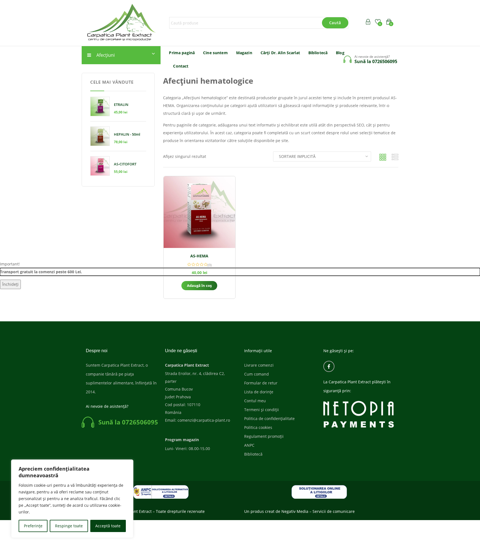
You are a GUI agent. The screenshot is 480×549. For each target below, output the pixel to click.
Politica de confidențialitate (269, 418)
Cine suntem (215, 52)
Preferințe (33, 525)
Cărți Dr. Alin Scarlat (280, 52)
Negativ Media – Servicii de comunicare (318, 511)
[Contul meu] (368, 22)
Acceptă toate (108, 525)
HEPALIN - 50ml (127, 134)
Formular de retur (261, 383)
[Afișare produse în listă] (395, 157)
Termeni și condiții (261, 409)
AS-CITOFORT (125, 164)
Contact (180, 66)
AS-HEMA (199, 256)
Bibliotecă (318, 52)
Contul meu (255, 400)
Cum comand (256, 374)
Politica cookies (258, 427)
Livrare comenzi (259, 365)
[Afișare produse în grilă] (382, 157)
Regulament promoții (264, 436)
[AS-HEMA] (199, 212)
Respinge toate (69, 525)
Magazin (244, 52)
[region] (72, 498)
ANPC (249, 445)
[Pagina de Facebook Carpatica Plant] (328, 366)
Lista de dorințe (258, 391)
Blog (340, 52)
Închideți (10, 284)
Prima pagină (182, 52)
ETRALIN (121, 104)
